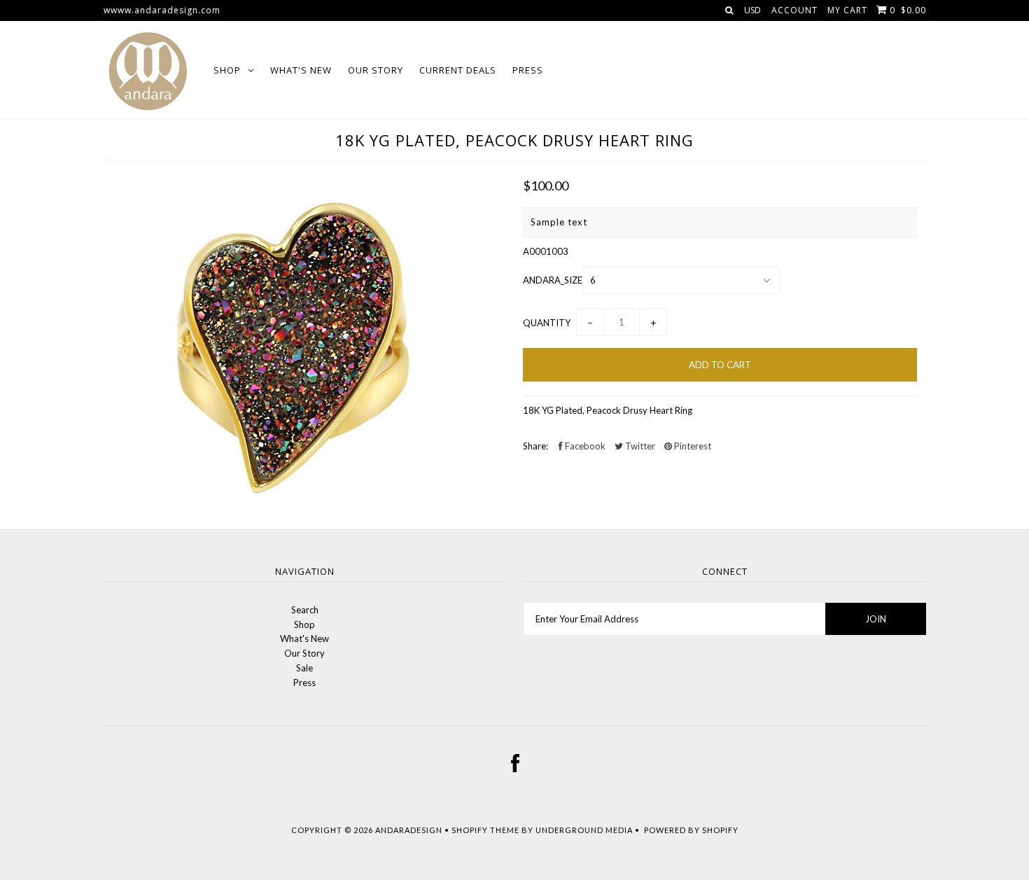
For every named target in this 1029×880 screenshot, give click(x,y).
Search (304, 609)
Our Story (375, 70)
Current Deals (457, 70)
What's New (301, 70)
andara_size (552, 280)
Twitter (639, 446)
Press (527, 70)
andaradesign (408, 829)
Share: (535, 446)
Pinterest (691, 446)
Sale (304, 667)
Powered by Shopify (691, 829)
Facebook (584, 446)
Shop (227, 70)
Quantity (546, 322)
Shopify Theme (485, 829)
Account (794, 10)
